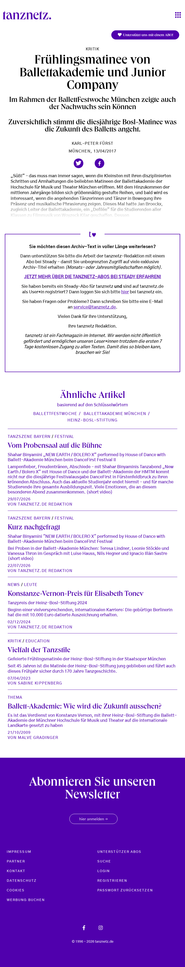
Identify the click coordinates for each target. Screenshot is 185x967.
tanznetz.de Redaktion (45, 504)
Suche (104, 861)
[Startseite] (29, 15)
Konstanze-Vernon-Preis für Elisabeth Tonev (76, 594)
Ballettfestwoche (55, 414)
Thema (15, 697)
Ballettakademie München (115, 414)
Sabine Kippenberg (40, 683)
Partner (16, 861)
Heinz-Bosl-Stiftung (92, 420)
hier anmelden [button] (93, 819)
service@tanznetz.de (94, 307)
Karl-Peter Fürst (92, 143)
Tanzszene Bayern (29, 437)
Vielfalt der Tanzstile (39, 650)
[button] (78, 163)
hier (125, 292)
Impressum (19, 852)
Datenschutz (22, 880)
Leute (31, 585)
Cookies (16, 890)
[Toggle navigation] (178, 15)
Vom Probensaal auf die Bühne (55, 446)
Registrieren (112, 880)
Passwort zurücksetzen (125, 890)
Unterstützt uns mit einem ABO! (147, 35)
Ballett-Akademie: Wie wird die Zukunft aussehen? (84, 707)
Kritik (92, 49)
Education (38, 641)
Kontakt (16, 871)
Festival (64, 437)
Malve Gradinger (38, 738)
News (14, 585)
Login (103, 871)
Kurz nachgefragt (34, 528)
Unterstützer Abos (119, 852)
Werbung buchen (26, 900)
